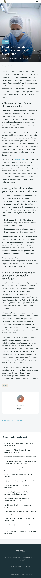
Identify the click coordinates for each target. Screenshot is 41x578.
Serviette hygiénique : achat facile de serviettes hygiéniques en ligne (17, 493)
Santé (5, 42)
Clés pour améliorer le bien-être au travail (19, 481)
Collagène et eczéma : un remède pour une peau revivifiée (19, 519)
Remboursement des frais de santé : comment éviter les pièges (20, 513)
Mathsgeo (20, 550)
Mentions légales (16, 566)
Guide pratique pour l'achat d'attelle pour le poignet (19, 475)
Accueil (4, 66)
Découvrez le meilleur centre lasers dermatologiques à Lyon (16, 499)
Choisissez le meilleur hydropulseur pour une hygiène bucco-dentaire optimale (20, 462)
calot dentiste (19, 159)
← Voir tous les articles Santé (12, 420)
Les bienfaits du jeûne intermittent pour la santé (19, 506)
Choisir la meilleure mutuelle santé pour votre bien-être (18, 445)
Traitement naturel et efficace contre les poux (20, 457)
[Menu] (37, 1)
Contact (27, 566)
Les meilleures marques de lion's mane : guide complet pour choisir (18, 469)
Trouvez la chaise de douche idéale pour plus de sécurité (20, 532)
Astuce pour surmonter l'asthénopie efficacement (16, 486)
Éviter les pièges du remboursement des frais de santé (20, 526)
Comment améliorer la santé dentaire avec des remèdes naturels (19, 451)
